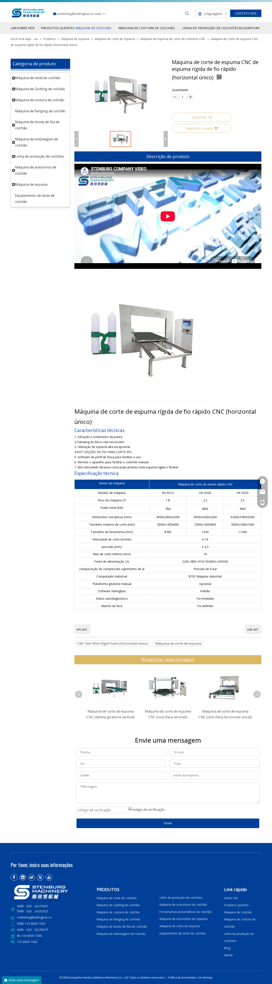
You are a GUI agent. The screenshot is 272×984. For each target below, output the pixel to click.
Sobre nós (231, 898)
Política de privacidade (182, 977)
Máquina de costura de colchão (39, 100)
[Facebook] (14, 877)
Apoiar (229, 955)
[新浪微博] (31, 877)
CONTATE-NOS (245, 13)
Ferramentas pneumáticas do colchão (185, 912)
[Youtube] (48, 877)
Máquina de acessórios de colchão (183, 905)
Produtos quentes (236, 905)
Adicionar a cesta (199, 128)
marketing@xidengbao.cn (76, 13)
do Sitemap (205, 977)
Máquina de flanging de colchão (40, 111)
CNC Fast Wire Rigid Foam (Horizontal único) (112, 643)
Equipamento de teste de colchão (182, 933)
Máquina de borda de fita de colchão (121, 926)
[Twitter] (40, 877)
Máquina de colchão (238, 912)
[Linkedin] (22, 877)
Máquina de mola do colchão (37, 78)
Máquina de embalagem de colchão (121, 934)
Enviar (168, 823)
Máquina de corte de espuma (178, 643)
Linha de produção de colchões (39, 156)
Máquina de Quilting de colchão (40, 89)
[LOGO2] (51, 892)
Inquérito (199, 117)
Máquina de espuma (31, 184)
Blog (227, 948)
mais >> (100, 13)
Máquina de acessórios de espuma (183, 919)
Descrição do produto (168, 156)
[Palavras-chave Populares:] (187, 13)
